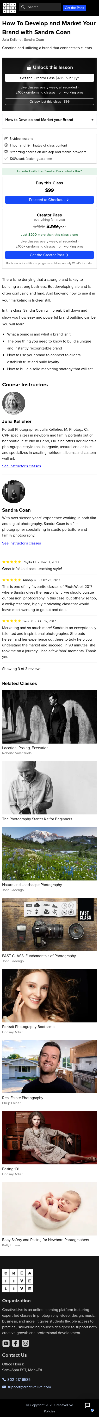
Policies (49, 1411)
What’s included (82, 263)
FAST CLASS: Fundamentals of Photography (39, 955)
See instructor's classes (21, 466)
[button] (87, 1405)
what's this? (73, 171)
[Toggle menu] (92, 7)
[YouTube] (6, 1343)
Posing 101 (10, 1168)
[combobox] (40, 7)
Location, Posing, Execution (25, 747)
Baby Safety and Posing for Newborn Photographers (45, 1239)
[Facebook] (15, 1343)
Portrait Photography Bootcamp (28, 1026)
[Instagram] (25, 1343)
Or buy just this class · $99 (49, 101)
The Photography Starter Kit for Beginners (37, 818)
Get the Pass (74, 7)
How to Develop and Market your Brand (39, 119)
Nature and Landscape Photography (32, 884)
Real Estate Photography (22, 1097)
